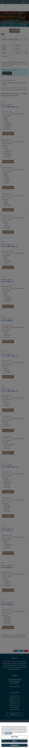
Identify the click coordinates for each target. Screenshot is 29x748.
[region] (14, 735)
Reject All (14, 741)
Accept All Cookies (14, 745)
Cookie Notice (8, 733)
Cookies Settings (14, 736)
